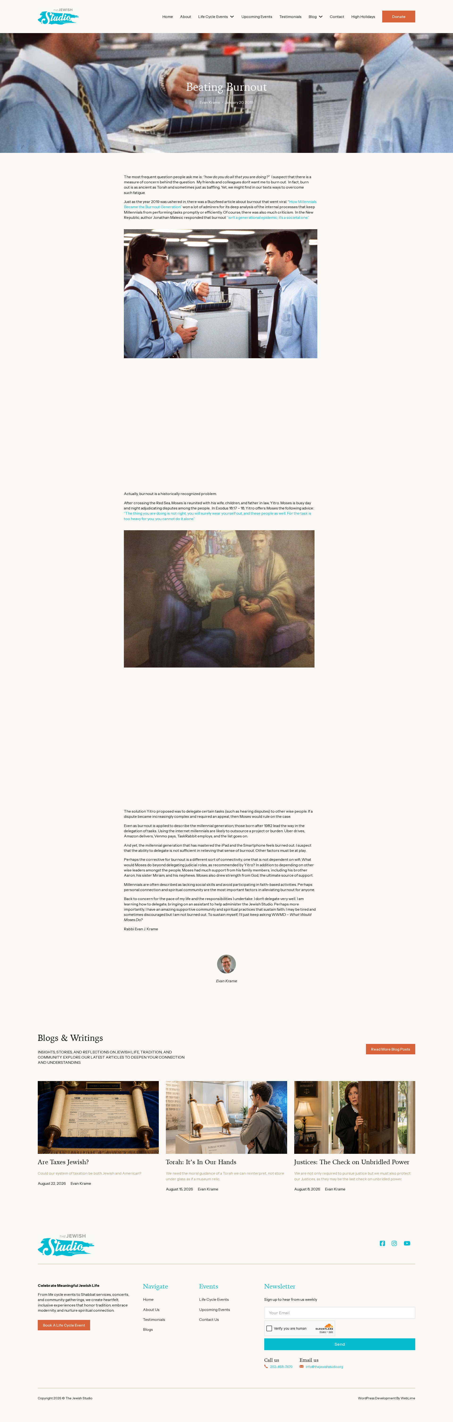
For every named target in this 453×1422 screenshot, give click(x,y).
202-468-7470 (281, 1367)
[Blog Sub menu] (321, 16)
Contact (337, 16)
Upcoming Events (256, 16)
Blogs (148, 1329)
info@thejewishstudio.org (324, 1367)
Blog (313, 16)
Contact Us (209, 1319)
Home (167, 16)
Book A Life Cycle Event (64, 1325)
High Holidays (363, 16)
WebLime (408, 1398)
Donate (399, 16)
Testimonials (290, 16)
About (185, 16)
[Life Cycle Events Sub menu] (232, 16)
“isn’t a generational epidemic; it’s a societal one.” (268, 217)
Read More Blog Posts (390, 1049)
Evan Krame (210, 102)
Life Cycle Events (213, 16)
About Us (151, 1309)
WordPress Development (377, 1398)
